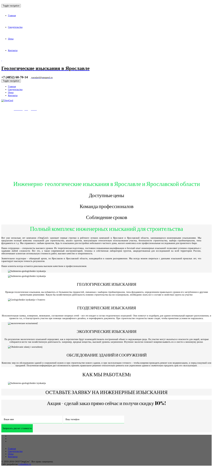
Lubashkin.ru (24, 464)
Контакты (12, 456)
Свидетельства (15, 451)
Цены (10, 454)
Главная (12, 448)
